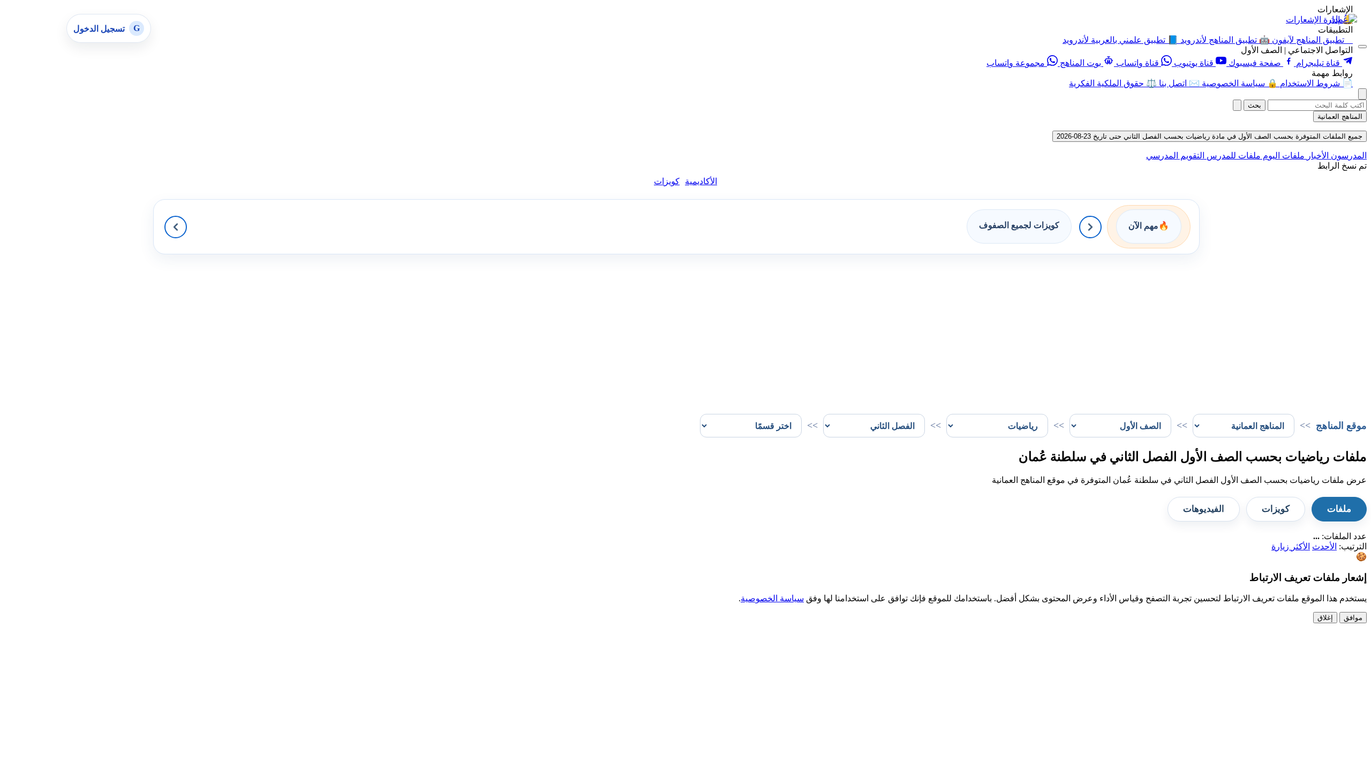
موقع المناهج (1341, 425)
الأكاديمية (701, 181)
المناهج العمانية (1339, 116)
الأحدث (1324, 546)
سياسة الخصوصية (772, 598)
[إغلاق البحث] (1237, 105)
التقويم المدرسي (1175, 155)
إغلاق (1325, 618)
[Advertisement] (1045, 329)
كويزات (667, 181)
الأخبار (1317, 155)
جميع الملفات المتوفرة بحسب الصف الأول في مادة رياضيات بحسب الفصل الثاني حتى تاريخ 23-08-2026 (1209, 136)
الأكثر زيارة (1290, 546)
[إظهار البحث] (1362, 94)
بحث (1254, 105)
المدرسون (1348, 155)
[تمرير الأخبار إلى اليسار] (175, 227)
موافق (1353, 618)
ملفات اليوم (1283, 155)
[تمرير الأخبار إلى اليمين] (1090, 227)
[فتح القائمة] (1362, 46)
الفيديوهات (1203, 509)
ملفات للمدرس (1232, 155)
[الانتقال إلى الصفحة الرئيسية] (1343, 19)
